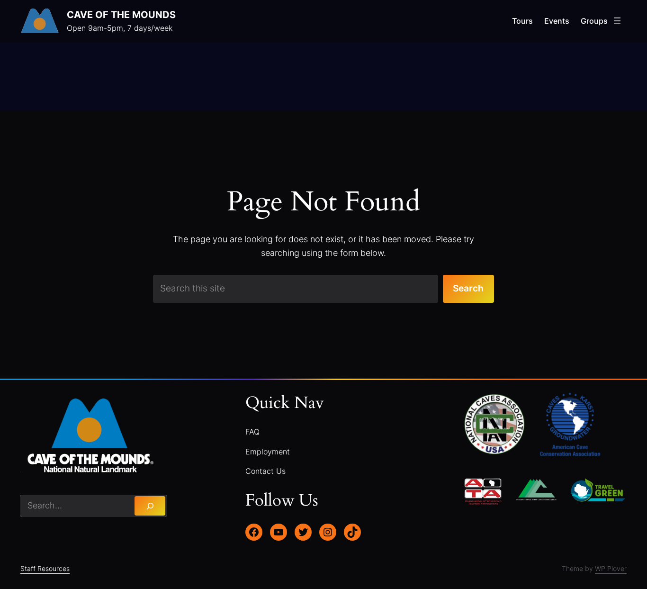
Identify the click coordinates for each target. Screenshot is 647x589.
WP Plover (611, 568)
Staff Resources (45, 568)
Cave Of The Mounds (121, 14)
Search (468, 288)
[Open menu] (617, 21)
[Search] (150, 506)
